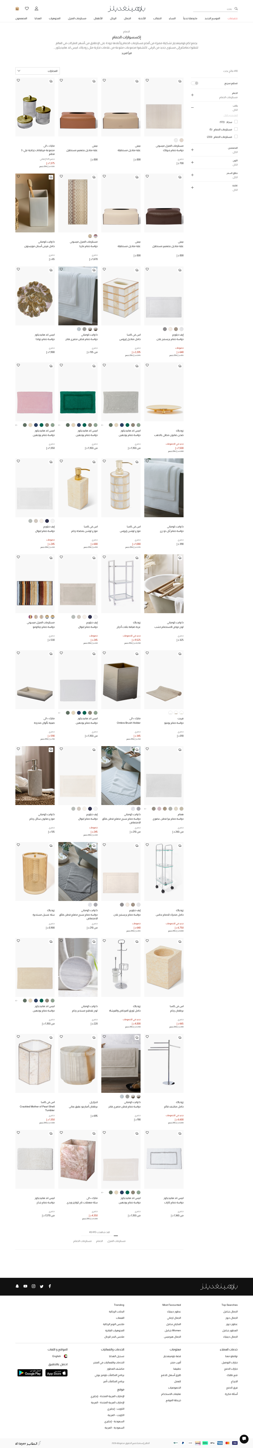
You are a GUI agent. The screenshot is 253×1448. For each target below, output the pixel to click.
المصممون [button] (21, 18)
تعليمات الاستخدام (171, 1393)
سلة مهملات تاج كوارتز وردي (82, 1202)
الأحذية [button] (142, 18)
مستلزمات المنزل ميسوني (170, 145)
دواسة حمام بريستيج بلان (170, 339)
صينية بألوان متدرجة (44, 722)
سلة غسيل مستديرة (44, 914)
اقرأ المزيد (126, 53)
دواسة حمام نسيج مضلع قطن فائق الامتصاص (121, 820)
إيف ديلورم (178, 334)
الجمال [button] (127, 18)
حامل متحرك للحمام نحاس (170, 914)
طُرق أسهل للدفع (171, 1375)
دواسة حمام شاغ (46, 1202)
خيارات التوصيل (230, 1362)
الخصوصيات (174, 1387)
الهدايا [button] (38, 18)
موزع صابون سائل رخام (42, 818)
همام (181, 814)
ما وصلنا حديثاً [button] (190, 18)
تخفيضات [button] (233, 18)
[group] (139, 425)
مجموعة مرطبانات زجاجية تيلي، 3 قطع (38, 152)
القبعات (120, 1317)
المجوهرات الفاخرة (114, 1330)
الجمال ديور (231, 1317)
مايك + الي (49, 145)
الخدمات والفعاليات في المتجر (108, 1362)
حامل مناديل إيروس (130, 339)
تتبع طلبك (232, 1375)
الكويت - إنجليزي (115, 1408)
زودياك (180, 430)
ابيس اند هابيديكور (45, 334)
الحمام (126, 31)
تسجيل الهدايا (116, 1356)
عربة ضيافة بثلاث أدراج (129, 626)
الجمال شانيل (230, 1311)
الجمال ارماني (174, 1317)
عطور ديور (232, 1324)
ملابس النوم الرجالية (113, 1324)
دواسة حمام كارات (174, 1202)
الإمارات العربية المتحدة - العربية (107, 1402)
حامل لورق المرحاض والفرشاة (125, 1010)
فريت (181, 718)
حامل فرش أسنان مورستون (39, 246)
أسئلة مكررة (231, 1393)
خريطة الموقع (173, 1400)
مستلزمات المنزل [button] (77, 18)
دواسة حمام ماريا (88, 246)
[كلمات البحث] (236, 8)
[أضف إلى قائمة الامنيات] (147, 80)
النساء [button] (172, 18)
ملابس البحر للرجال (114, 1336)
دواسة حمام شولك (173, 150)
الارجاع (234, 1381)
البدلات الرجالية (116, 1311)
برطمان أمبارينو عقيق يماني (83, 1106)
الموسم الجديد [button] (212, 18)
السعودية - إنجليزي (114, 1421)
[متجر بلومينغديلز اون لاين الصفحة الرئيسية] (126, 8)
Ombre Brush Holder (129, 722)
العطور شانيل (230, 1330)
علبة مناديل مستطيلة (129, 150)
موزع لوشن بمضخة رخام (84, 530)
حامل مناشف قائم (174, 1106)
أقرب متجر (175, 1362)
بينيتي (138, 145)
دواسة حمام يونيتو (174, 722)
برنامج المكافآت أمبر (113, 1381)
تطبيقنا (177, 1368)
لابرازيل (94, 1102)
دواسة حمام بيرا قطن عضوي (168, 818)
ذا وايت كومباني (46, 241)
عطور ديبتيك (174, 1311)
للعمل (177, 1381)
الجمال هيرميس (172, 1336)
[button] (102, 425)
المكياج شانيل (173, 1324)
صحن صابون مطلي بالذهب (169, 435)
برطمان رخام (177, 1010)
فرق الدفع (232, 1387)
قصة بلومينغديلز (172, 1356)
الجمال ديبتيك (230, 1336)
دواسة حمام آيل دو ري (172, 530)
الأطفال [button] (98, 18)
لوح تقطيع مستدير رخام (85, 1010)
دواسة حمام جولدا (45, 339)
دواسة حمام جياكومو (44, 626)
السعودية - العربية (114, 1427)
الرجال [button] (113, 18)
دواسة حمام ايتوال (45, 530)
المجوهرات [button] (54, 18)
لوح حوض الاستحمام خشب (169, 626)
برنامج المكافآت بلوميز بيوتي (109, 1375)
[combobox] (37, 71)
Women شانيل (173, 1330)
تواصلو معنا (231, 1356)
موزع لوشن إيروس (130, 530)
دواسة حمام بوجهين (130, 435)
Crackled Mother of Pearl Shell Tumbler (37, 1108)
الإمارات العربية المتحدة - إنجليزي (107, 1396)
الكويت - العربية (116, 1415)
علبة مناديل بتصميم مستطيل (82, 150)
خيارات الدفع (231, 1368)
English (56, 1356)
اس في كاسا (134, 334)
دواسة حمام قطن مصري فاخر (81, 339)
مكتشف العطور (115, 1368)
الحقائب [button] (157, 18)
